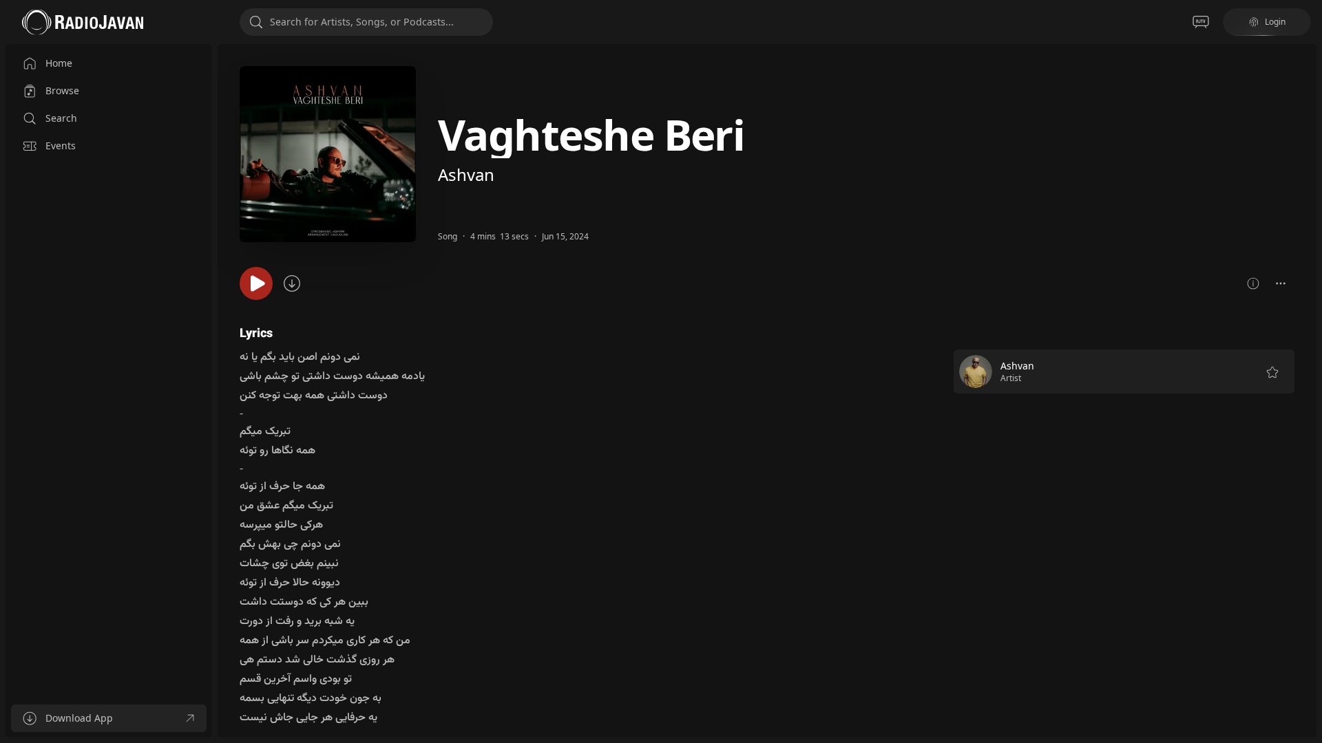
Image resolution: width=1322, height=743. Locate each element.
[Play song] (256, 283)
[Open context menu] (1280, 283)
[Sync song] (292, 283)
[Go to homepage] (82, 22)
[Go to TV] (1201, 22)
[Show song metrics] (1253, 283)
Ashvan (466, 174)
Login (1275, 22)
